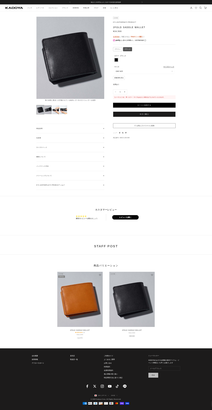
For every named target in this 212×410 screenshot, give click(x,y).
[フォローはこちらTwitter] (95, 386)
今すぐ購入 (144, 114)
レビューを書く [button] (125, 217)
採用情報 (35, 359)
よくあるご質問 (109, 359)
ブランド (65, 8)
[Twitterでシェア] (123, 133)
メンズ (29, 8)
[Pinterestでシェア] (126, 133)
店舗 (104, 8)
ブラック (127, 49)
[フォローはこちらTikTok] (117, 386)
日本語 (113, 395)
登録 (153, 375)
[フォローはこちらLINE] (125, 386)
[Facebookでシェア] (120, 133)
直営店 (72, 356)
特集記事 (86, 8)
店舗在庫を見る (119, 77)
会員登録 (116, 37)
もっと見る (114, 8)
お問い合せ (108, 363)
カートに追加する (144, 105)
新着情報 (76, 8)
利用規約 (107, 367)
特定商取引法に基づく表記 (113, 378)
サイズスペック (168, 67)
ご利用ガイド (108, 356)
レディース (40, 8)
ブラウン (118, 49)
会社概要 (35, 356)
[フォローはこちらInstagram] (102, 386)
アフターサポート (38, 363)
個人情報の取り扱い (111, 374)
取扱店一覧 (74, 359)
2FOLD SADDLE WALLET (80, 330)
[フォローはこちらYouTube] (110, 386)
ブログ (96, 8)
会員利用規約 (108, 370)
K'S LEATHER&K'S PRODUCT (124, 22)
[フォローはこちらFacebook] (87, 386)
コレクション (53, 8)
